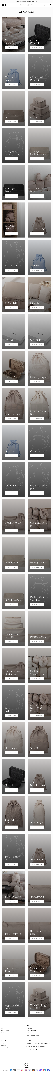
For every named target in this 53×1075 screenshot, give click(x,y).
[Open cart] (50, 5)
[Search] (5, 5)
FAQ (2, 1028)
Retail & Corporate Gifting (32, 1035)
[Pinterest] (33, 1049)
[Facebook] (26, 1049)
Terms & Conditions (31, 1030)
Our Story (3, 1043)
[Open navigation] (3, 5)
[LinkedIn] (36, 1049)
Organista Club (4, 1048)
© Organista (5, 1070)
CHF (45, 5)
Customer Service (5, 1030)
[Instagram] (30, 1049)
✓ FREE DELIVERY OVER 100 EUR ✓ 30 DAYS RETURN (26, 1)
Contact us (3, 1045)
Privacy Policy (29, 1028)
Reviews (28, 1033)
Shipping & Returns (5, 1033)
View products (11, 47)
